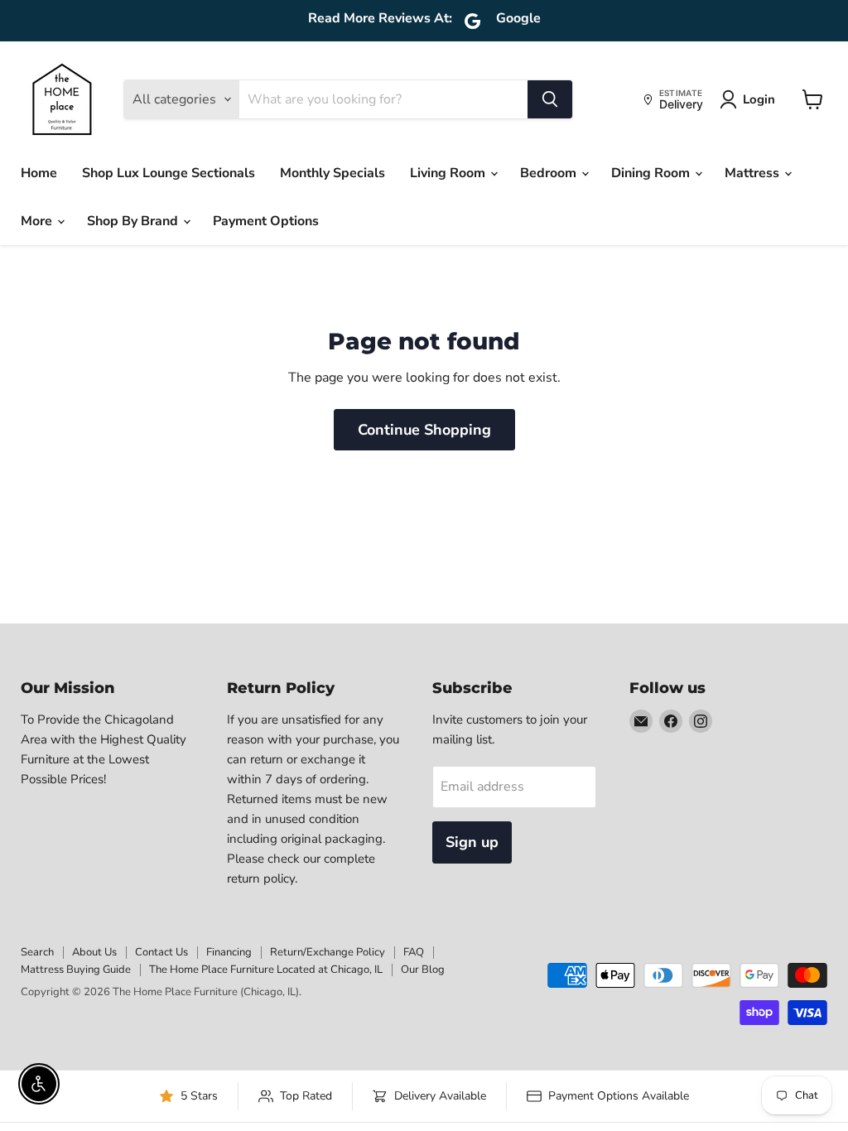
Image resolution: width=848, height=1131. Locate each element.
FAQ (413, 952)
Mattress (754, 173)
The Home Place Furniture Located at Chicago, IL (266, 969)
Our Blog (423, 969)
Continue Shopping (424, 430)
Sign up (472, 842)
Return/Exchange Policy (327, 952)
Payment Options (266, 221)
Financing (229, 952)
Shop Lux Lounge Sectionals (168, 173)
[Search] (550, 99)
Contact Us (161, 952)
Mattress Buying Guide (76, 969)
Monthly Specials (332, 173)
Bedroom (550, 173)
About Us (94, 952)
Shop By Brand (134, 221)
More (38, 221)
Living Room (449, 173)
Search (37, 952)
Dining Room (652, 173)
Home (39, 173)
